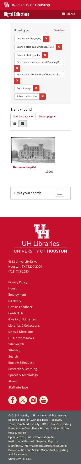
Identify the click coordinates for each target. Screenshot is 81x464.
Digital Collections (16, 14)
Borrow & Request (21, 362)
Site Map (14, 350)
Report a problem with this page (28, 420)
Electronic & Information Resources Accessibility (38, 446)
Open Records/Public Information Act (31, 437)
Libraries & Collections (24, 325)
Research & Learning (22, 369)
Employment (17, 294)
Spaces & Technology (23, 375)
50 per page (46, 117)
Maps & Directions (20, 331)
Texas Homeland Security (23, 424)
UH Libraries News (21, 338)
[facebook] (12, 400)
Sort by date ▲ (22, 117)
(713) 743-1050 (18, 271)
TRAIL (45, 424)
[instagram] (33, 400)
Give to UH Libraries (22, 319)
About (12, 381)
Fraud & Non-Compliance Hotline (28, 428)
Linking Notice (60, 428)
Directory (14, 301)
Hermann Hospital (24, 167)
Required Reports (47, 441)
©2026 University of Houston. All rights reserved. (38, 415)
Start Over (59, 30)
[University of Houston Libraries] (41, 238)
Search (13, 356)
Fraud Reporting (61, 424)
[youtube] (43, 400)
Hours (12, 288)
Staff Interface (18, 387)
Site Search (16, 344)
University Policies (19, 459)
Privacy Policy (17, 282)
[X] (23, 400)
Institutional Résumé (21, 441)
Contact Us (15, 313)
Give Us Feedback (20, 307)
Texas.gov (56, 420)
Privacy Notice (17, 433)
